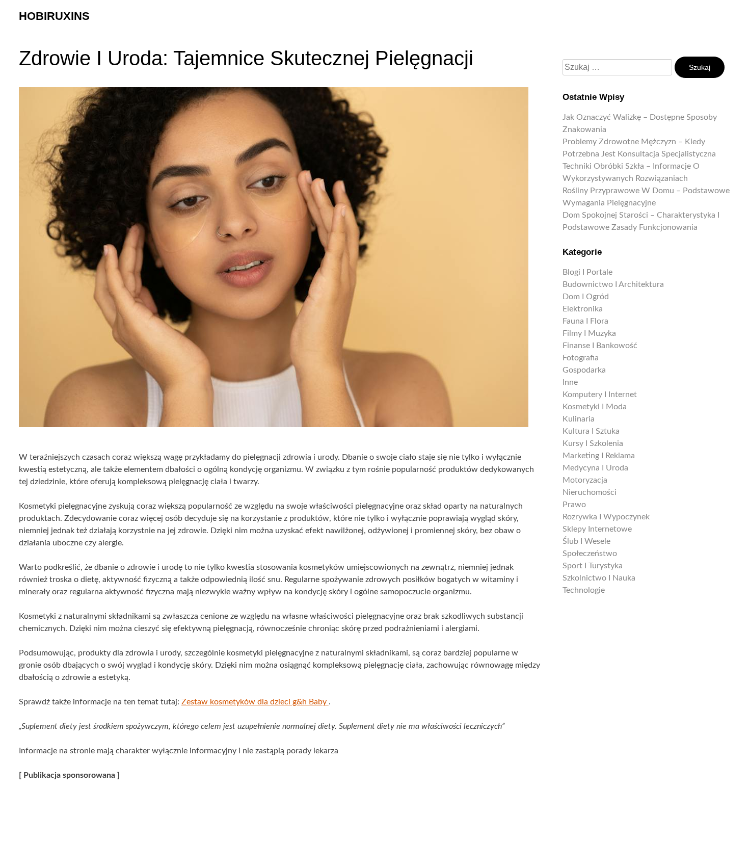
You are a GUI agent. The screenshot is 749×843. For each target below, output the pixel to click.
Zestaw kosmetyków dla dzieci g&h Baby (255, 702)
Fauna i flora (585, 321)
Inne (570, 382)
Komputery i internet (600, 394)
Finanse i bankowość (600, 345)
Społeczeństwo (590, 553)
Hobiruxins (54, 16)
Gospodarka (584, 370)
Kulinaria (579, 419)
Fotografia (581, 358)
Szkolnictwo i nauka (599, 578)
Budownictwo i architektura (613, 284)
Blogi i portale (587, 272)
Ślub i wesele (586, 541)
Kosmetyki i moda (595, 407)
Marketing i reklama (599, 456)
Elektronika (583, 309)
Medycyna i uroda (595, 468)
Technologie (584, 590)
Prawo (574, 504)
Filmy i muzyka (589, 333)
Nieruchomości (590, 492)
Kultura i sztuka (591, 431)
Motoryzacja (585, 480)
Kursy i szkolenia (593, 443)
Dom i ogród (586, 297)
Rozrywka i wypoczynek (606, 517)
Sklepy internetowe (597, 529)
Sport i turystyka (593, 566)
